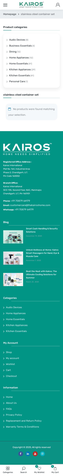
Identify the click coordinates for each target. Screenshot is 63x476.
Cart (8, 370)
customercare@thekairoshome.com (30, 205)
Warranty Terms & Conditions (22, 426)
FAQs (9, 408)
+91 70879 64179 (20, 200)
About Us (11, 402)
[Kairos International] (32, 5)
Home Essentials (18, 63)
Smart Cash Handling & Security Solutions (42, 230)
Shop (9, 352)
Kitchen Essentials (19, 75)
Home (9, 397)
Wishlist (10, 364)
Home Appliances (19, 57)
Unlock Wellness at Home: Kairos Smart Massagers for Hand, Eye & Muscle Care (42, 253)
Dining (12, 51)
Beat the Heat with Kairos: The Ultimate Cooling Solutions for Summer (41, 274)
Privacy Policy (14, 414)
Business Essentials (20, 45)
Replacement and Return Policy (24, 420)
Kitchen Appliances (20, 69)
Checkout (11, 376)
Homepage (9, 14)
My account (12, 358)
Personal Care (17, 81)
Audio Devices (17, 39)
